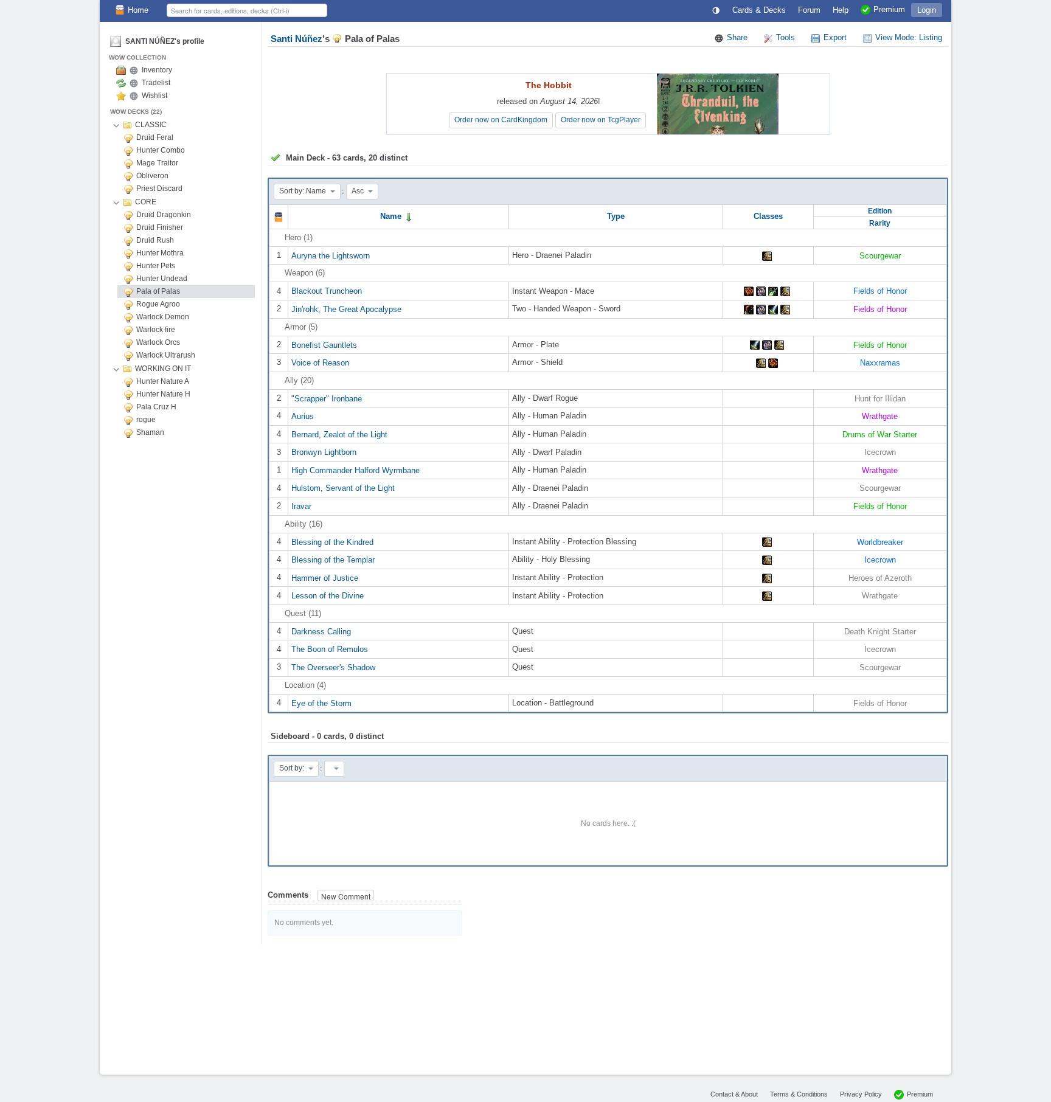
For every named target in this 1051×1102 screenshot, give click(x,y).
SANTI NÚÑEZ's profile (164, 41)
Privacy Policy (861, 1094)
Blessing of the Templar (333, 559)
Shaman (150, 432)
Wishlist (154, 95)
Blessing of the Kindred (332, 541)
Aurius (302, 416)
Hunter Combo (160, 150)
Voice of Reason (320, 362)
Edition (880, 211)
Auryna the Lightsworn (330, 255)
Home (138, 10)
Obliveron (152, 176)
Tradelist (156, 82)
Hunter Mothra (160, 253)
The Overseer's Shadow (333, 667)
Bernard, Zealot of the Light (339, 433)
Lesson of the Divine (327, 595)
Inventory (157, 70)
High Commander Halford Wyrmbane (355, 469)
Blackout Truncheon (326, 291)
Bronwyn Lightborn (323, 452)
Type (616, 216)
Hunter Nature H (163, 394)
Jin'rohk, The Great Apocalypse (346, 309)
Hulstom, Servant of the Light (343, 488)
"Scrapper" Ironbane (326, 398)
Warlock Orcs (158, 342)
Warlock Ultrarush (165, 355)
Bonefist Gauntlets (324, 344)
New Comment (345, 896)
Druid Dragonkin (163, 214)
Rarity (879, 223)
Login (926, 10)
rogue (146, 419)
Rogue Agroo (158, 304)
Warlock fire (155, 329)
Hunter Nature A (162, 381)
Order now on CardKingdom (500, 120)
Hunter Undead (161, 278)
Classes (768, 216)
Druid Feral (154, 137)
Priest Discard (159, 188)
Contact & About (734, 1094)
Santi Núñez (296, 38)
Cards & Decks (759, 10)
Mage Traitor (157, 163)
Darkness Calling (321, 631)
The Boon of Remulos (329, 649)
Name (392, 216)
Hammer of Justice (324, 577)
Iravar (301, 506)
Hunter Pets (155, 266)
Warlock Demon (162, 317)
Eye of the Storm (321, 702)
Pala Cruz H (156, 407)
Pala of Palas (158, 291)
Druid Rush (155, 240)
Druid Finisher (159, 227)
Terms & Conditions (799, 1094)
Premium (920, 1094)
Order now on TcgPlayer (600, 120)
